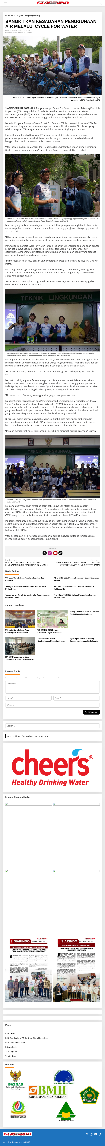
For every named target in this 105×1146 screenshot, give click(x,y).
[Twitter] (45, 553)
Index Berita (10, 1033)
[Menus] (5, 3)
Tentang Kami (11, 1051)
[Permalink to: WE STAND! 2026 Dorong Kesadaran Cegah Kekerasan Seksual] (52, 619)
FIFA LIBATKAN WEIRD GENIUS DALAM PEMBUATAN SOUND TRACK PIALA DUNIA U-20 (26, 562)
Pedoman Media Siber (15, 1042)
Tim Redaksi (10, 1056)
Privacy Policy (11, 1047)
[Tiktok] (60, 553)
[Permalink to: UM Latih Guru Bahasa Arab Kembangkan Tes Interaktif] (20, 619)
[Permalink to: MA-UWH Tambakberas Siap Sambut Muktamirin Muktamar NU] (20, 646)
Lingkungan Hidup (11, 32)
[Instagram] (50, 553)
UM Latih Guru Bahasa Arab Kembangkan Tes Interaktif (24, 579)
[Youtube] (55, 553)
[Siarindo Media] (53, 3)
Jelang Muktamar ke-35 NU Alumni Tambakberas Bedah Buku (25, 587)
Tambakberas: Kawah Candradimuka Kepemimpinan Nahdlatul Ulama (27, 596)
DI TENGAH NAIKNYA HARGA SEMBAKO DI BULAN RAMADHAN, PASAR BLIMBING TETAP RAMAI (77, 562)
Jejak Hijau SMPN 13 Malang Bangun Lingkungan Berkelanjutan (75, 596)
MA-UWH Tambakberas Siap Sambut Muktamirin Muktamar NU (74, 587)
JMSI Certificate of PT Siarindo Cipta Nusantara (27, 736)
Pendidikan (21, 32)
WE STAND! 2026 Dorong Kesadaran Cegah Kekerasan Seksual (76, 579)
